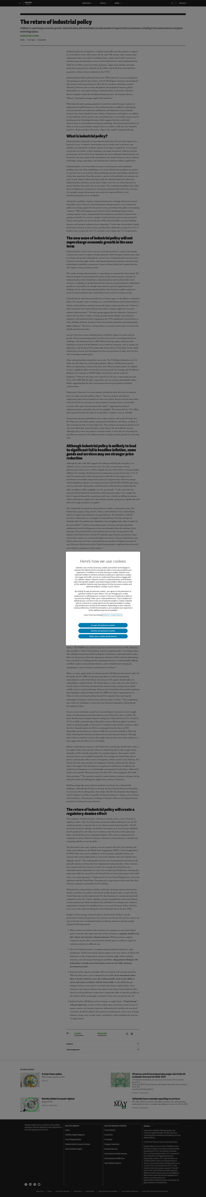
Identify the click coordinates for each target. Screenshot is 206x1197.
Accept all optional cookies (103, 625)
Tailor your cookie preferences (103, 636)
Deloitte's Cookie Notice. (112, 615)
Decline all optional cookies (103, 631)
